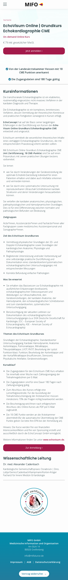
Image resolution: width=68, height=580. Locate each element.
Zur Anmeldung (33, 447)
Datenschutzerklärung (47, 562)
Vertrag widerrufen (34, 573)
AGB (29, 562)
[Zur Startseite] (34, 4)
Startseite (7, 20)
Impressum (16, 562)
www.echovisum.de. (54, 439)
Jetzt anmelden (34, 50)
